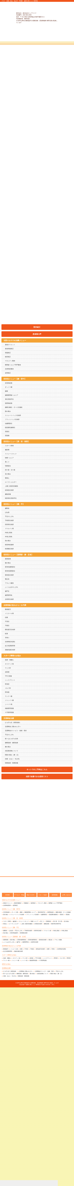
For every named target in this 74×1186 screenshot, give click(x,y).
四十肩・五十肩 (10, 470)
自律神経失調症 (10, 641)
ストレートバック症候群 (13, 415)
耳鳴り (7, 637)
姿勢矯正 (8, 373)
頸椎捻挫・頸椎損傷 (11, 763)
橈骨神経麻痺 (9, 544)
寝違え (7, 478)
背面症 (7, 431)
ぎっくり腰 (8, 387)
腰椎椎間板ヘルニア (11, 395)
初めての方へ (31, 895)
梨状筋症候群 (9, 575)
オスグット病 (9, 664)
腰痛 (6, 391)
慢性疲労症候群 (10, 629)
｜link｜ (53, 984)
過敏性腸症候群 (10, 650)
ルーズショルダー (11, 482)
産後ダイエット (10, 344)
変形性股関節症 (10, 571)
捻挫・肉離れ (9, 660)
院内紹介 (37, 327)
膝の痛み (8, 563)
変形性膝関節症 (10, 567)
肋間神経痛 (8, 403)
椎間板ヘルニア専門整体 (13, 365)
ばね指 (7, 512)
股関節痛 (8, 559)
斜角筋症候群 (9, 490)
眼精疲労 (8, 609)
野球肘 (7, 684)
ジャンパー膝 (9, 700)
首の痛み (8, 474)
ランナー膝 (8, 696)
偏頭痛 (7, 449)
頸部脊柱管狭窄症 (11, 498)
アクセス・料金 (19, 895)
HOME (7, 895)
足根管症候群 (9, 599)
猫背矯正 (8, 357)
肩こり (7, 462)
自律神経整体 (9, 369)
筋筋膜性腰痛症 (10, 427)
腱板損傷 (8, 494)
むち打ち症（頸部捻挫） (13, 722)
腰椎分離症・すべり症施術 (13, 407)
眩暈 (6, 633)
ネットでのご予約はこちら (37, 769)
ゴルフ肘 (8, 688)
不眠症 (7, 625)
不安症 (7, 621)
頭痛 (6, 617)
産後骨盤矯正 (9, 348)
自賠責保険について (11, 751)
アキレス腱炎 (9, 583)
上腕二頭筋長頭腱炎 (11, 486)
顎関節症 (8, 466)
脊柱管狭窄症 (9, 399)
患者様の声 (37, 334)
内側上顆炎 (8, 532)
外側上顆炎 (8, 536)
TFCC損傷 (8, 676)
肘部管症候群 (9, 524)
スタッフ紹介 (42, 895)
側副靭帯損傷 (9, 708)
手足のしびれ (9, 516)
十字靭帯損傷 (9, 712)
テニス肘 (8, 668)
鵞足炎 (7, 579)
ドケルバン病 (9, 528)
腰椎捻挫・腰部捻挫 (11, 742)
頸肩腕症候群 (9, 549)
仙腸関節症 (8, 423)
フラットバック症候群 (12, 419)
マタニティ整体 (10, 361)
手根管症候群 (9, 520)
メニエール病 (9, 613)
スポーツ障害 (9, 445)
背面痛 (7, 435)
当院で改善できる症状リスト (37, 776)
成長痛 (7, 672)
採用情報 (55, 895)
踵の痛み (8, 411)
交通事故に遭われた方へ (13, 726)
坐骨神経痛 (8, 383)
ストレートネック (11, 454)
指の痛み (8, 540)
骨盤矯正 (8, 353)
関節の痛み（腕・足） (12, 755)
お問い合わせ (66, 895)
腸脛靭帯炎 (8, 595)
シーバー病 (8, 704)
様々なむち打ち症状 (11, 738)
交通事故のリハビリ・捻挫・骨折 (16, 730)
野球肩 (7, 692)
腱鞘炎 (7, 508)
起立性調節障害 (10, 645)
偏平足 (7, 591)
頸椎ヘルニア (9, 458)
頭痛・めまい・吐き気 (12, 759)
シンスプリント (10, 680)
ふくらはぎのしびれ (11, 587)
